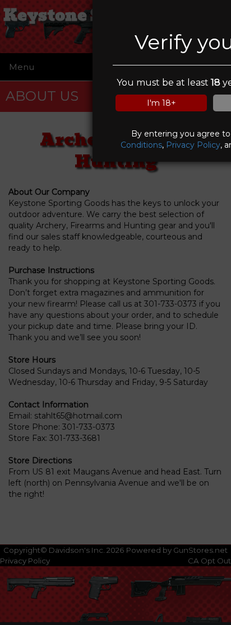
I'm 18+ (161, 103)
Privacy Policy (193, 145)
